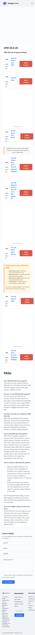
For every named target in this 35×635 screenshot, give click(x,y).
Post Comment (8, 582)
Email (5, 548)
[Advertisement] (17, 24)
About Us (31, 596)
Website (5, 553)
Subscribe (19, 615)
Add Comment (8, 559)
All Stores (31, 610)
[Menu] (32, 3)
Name (5, 543)
